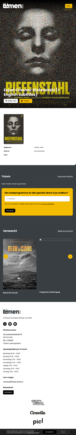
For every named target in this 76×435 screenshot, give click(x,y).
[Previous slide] (6, 256)
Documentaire (39, 151)
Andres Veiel (38, 147)
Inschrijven (10, 211)
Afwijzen (63, 432)
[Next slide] (70, 256)
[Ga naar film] (20, 289)
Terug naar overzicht (65, 176)
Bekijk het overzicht (65, 231)
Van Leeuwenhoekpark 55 (12, 334)
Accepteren (49, 432)
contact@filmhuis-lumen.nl (13, 382)
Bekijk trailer (12, 101)
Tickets (26, 101)
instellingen (30, 433)
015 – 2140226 (8, 340)
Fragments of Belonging (49, 292)
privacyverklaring (48, 204)
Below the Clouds (10, 293)
